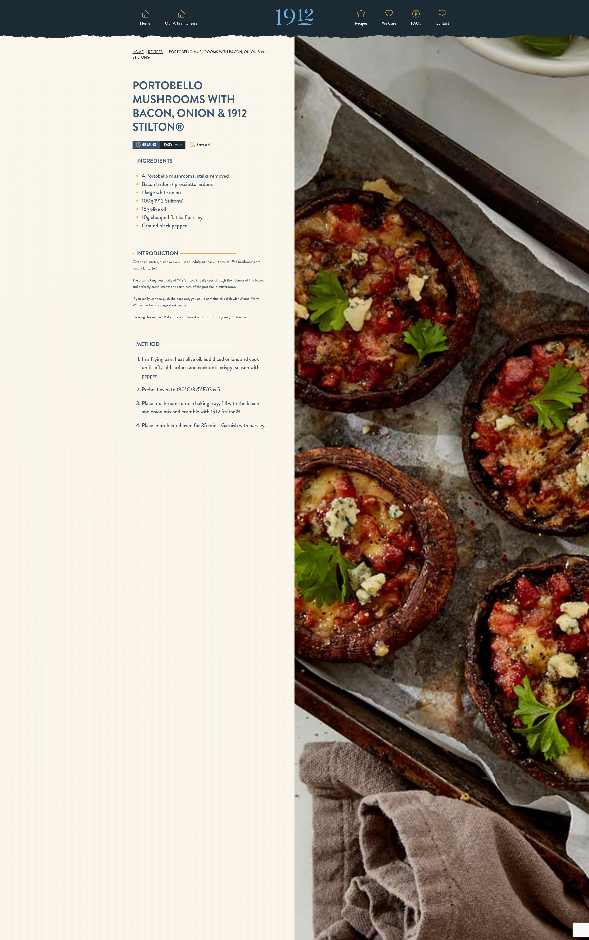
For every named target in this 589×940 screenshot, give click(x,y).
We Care (389, 23)
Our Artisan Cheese (181, 23)
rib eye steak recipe (172, 305)
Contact (442, 23)
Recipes (361, 23)
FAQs (416, 23)
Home (145, 23)
